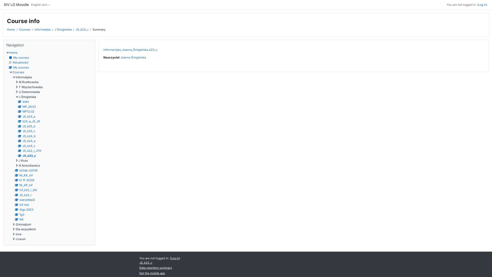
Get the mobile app (152, 273)
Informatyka (43, 29)
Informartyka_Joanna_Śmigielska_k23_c (130, 50)
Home (11, 29)
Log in (482, 5)
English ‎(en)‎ (39, 5)
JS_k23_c (82, 29)
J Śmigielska (63, 29)
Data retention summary (155, 268)
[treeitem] (49, 146)
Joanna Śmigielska (133, 57)
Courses (25, 29)
